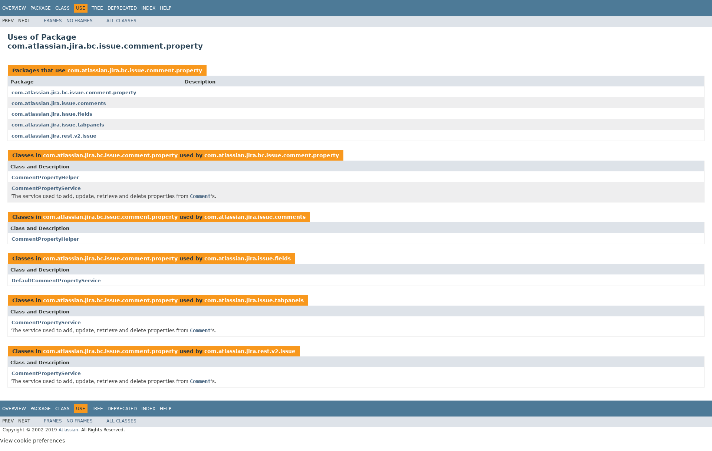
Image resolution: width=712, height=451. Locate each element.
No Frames (79, 20)
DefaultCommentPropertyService (56, 280)
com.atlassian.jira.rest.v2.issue (53, 136)
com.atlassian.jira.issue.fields (51, 114)
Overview (14, 8)
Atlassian (68, 429)
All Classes (121, 20)
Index (148, 8)
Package (40, 8)
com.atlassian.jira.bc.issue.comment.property (134, 70)
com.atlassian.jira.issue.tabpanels (57, 125)
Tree (97, 8)
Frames (53, 20)
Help (165, 8)
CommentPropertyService (46, 188)
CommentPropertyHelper (45, 177)
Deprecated (122, 8)
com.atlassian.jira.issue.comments (58, 103)
